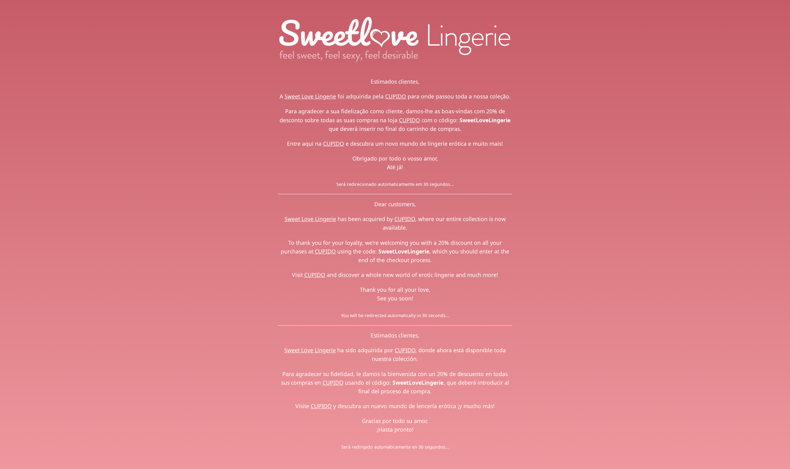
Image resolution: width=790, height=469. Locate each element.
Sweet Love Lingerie (310, 96)
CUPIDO (395, 96)
